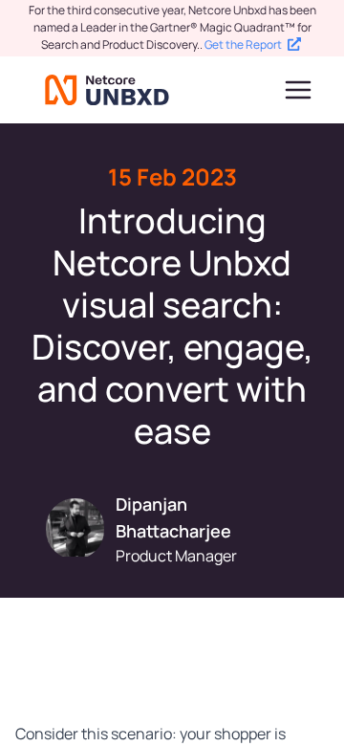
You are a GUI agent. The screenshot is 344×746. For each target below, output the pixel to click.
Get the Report (243, 44)
